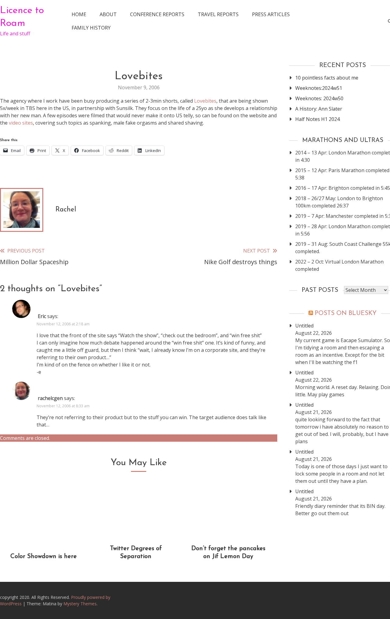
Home (79, 14)
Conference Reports (157, 14)
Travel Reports (218, 14)
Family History (91, 27)
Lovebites (205, 100)
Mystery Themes (80, 604)
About (108, 14)
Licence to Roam (22, 17)
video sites (21, 122)
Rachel (65, 209)
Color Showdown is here (43, 557)
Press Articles (271, 14)
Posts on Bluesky (346, 313)
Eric (42, 316)
